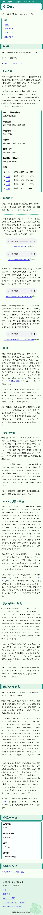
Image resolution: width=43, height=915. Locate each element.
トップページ (8, 890)
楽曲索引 (6, 894)
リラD (8, 184)
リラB (8, 176)
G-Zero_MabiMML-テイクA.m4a (19, 246)
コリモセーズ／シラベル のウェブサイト (20, 1)
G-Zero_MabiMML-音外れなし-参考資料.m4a (19, 339)
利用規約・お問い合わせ (12, 906)
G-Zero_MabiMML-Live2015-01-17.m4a (19, 296)
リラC (8, 180)
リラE (8, 188)
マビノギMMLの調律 (11, 381)
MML (7, 24)
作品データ (9, 33)
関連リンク (9, 37)
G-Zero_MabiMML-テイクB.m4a (19, 259)
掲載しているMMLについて (14, 63)
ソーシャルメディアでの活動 (14, 902)
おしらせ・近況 (9, 898)
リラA (8, 172)
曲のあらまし (10, 28)
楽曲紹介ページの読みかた (14, 872)
